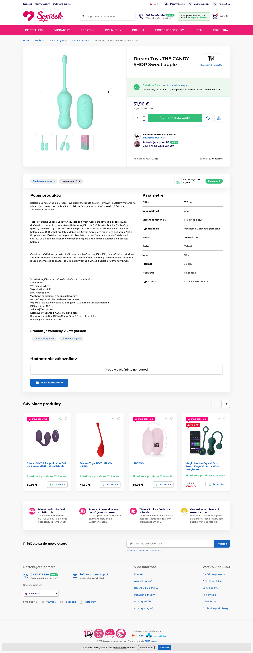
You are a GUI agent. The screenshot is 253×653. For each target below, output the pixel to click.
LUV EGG (138, 463)
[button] (108, 92)
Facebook (70, 601)
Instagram (90, 601)
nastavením (120, 647)
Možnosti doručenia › (154, 137)
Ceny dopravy (42, 4)
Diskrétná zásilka (62, 4)
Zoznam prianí (201, 4)
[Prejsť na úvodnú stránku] (43, 16)
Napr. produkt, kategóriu (101, 16)
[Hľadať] (83, 16)
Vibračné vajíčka (80, 40)
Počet (138, 118)
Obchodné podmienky (215, 608)
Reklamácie (209, 594)
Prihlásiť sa (224, 4)
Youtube (51, 601)
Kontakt (27, 4)
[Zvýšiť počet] (144, 116)
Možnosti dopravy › (177, 85)
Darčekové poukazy (214, 574)
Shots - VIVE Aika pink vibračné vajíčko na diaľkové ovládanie (46, 465)
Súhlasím (165, 647)
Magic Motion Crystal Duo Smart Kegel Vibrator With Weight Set (202, 466)
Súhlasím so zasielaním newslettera (144, 550)
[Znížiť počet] (144, 120)
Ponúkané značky (144, 594)
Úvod (26, 40)
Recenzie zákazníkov (146, 587)
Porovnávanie (177, 4)
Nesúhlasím (146, 647)
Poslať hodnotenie (51, 382)
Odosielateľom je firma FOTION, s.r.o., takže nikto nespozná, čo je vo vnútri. (52, 518)
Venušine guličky (58, 40)
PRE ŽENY (39, 40)
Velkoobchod (210, 601)
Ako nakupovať (143, 581)
